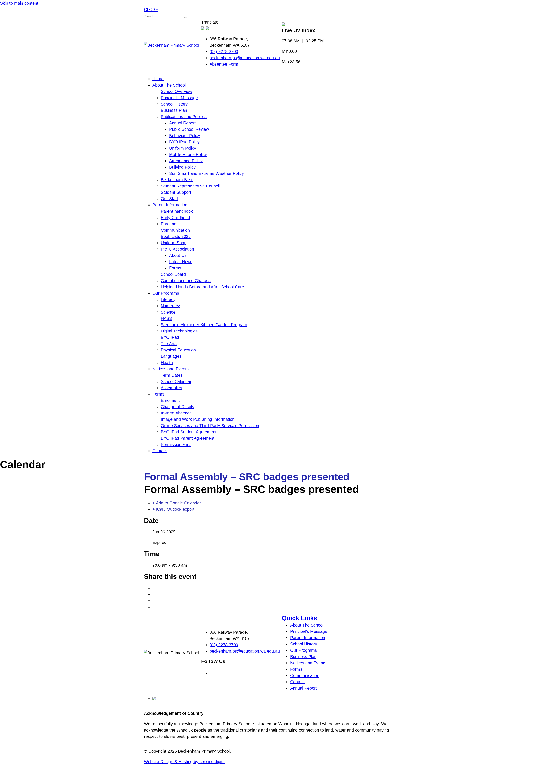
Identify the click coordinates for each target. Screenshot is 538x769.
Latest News (180, 261)
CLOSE (151, 9)
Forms (175, 268)
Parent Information (169, 205)
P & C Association (177, 249)
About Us (177, 255)
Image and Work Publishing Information (198, 419)
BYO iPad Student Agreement (188, 432)
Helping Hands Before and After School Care (202, 287)
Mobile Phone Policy (188, 154)
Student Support (176, 192)
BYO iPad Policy (184, 142)
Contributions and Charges (186, 280)
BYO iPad (170, 337)
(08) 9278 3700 (224, 51)
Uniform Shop (173, 242)
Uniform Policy (182, 148)
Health (167, 362)
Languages (171, 356)
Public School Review (189, 129)
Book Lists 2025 (176, 236)
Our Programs (165, 293)
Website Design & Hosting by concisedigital (184, 761)
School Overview (176, 91)
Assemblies (171, 387)
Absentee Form (224, 64)
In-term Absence (176, 413)
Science (168, 312)
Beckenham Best (177, 179)
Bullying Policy (182, 167)
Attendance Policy (186, 160)
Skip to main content (19, 3)
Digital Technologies (179, 331)
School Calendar (176, 381)
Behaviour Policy (184, 135)
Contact (159, 450)
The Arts (169, 343)
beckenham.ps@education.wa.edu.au (245, 57)
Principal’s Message (179, 97)
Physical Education (178, 350)
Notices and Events (170, 369)
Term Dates (171, 375)
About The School (169, 85)
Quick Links (299, 618)
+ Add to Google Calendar (176, 503)
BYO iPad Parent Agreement (187, 438)
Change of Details (177, 406)
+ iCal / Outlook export (173, 509)
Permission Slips (176, 444)
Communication (175, 230)
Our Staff (169, 198)
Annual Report (182, 123)
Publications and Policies (184, 116)
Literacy (168, 299)
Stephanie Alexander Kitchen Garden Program (204, 324)
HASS (166, 318)
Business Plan (174, 110)
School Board (173, 274)
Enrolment (170, 224)
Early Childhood (175, 217)
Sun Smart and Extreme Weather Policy (206, 173)
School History (174, 104)
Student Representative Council (190, 186)
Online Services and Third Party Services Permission (210, 425)
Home (158, 79)
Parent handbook (177, 211)
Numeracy (170, 305)
